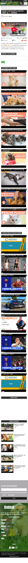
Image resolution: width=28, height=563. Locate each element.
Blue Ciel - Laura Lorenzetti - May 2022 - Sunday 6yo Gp (20, 455)
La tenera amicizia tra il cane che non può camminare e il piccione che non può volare (19, 466)
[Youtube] (25, 0)
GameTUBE (14, 532)
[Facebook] (26, 0)
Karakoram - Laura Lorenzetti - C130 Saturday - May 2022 (19, 424)
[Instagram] (23, 0)
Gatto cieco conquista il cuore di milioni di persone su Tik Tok (19, 435)
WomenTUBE (14, 526)
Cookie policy (4, 554)
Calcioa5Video (14, 520)
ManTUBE (14, 538)
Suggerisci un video (9, 0)
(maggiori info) (22, 492)
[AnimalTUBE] (5, 3)
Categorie (5, 6)
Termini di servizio (11, 554)
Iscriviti (4, 495)
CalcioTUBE (14, 523)
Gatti (9, 6)
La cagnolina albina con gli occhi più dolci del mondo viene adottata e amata (20, 445)
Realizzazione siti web (14, 556)
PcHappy (14, 535)
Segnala (25, 40)
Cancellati (11, 495)
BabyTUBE (14, 529)
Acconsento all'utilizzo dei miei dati (14, 492)
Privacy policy (23, 553)
